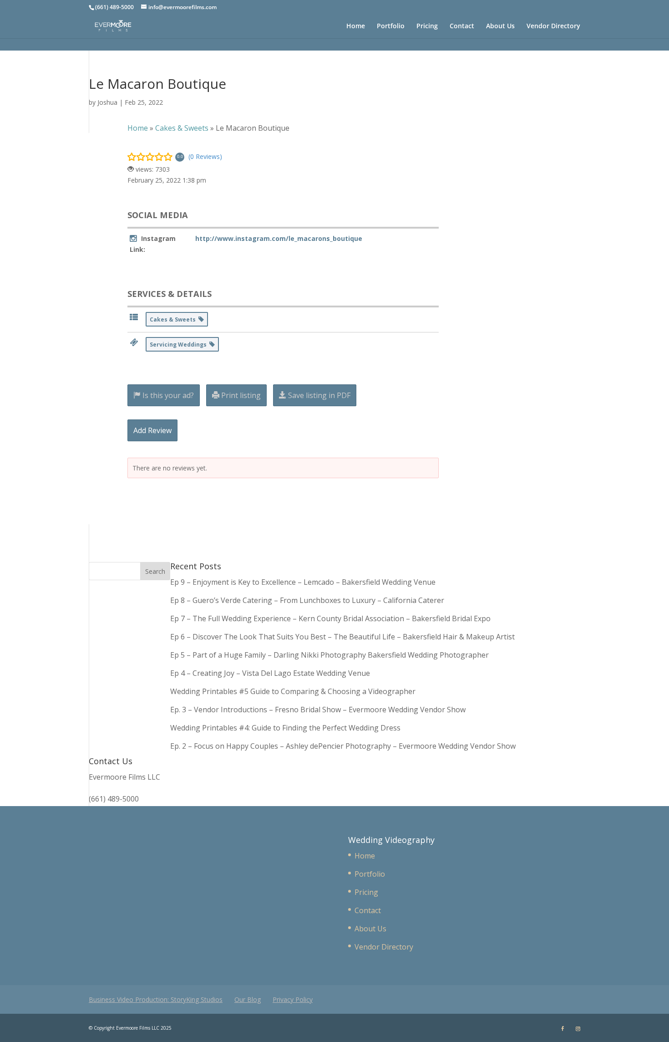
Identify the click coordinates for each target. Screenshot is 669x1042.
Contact (462, 26)
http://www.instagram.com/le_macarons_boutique (278, 238)
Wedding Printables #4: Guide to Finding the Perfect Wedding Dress (285, 728)
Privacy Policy (293, 999)
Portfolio (391, 26)
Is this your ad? (167, 395)
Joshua (107, 102)
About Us (500, 26)
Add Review (152, 430)
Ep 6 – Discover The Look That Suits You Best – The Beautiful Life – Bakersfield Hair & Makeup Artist (342, 637)
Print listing (240, 395)
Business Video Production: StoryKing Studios (156, 999)
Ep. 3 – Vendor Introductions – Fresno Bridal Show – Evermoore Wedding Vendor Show (318, 710)
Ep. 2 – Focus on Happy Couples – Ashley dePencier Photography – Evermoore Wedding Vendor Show (343, 746)
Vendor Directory (553, 26)
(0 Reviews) (205, 156)
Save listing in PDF (318, 395)
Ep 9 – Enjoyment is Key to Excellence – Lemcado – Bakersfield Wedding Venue (303, 582)
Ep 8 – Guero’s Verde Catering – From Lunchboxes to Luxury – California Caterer (309, 600)
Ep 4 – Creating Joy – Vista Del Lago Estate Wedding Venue (270, 673)
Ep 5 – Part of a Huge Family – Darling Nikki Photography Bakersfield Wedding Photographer (329, 655)
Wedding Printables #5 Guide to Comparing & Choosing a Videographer (293, 691)
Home (355, 26)
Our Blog (247, 999)
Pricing (427, 26)
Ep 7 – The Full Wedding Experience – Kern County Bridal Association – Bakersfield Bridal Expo (331, 618)
